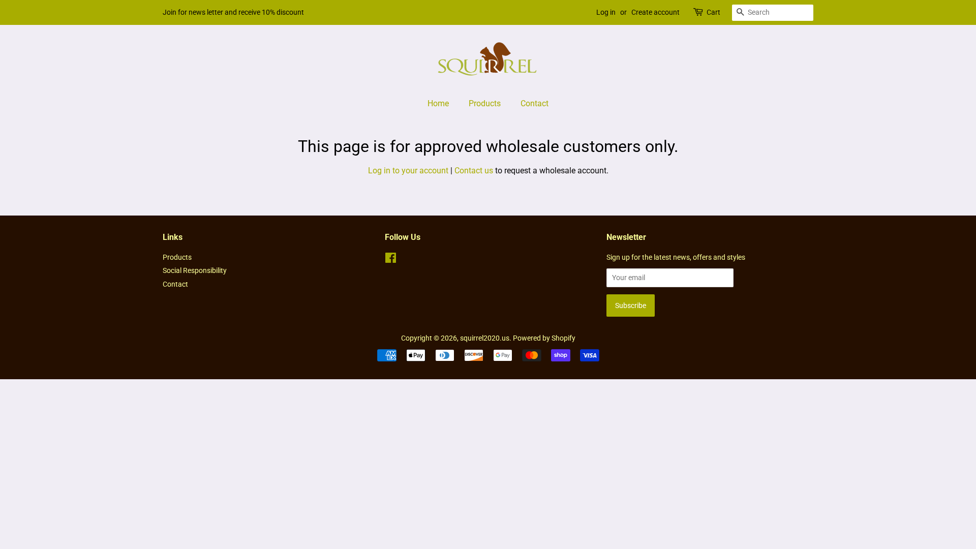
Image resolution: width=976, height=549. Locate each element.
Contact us (473, 170)
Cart (713, 12)
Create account (655, 12)
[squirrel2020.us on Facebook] (390, 260)
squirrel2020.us (484, 338)
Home (438, 103)
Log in (606, 12)
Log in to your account (408, 170)
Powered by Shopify (544, 338)
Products (485, 103)
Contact (534, 103)
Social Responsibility (195, 270)
